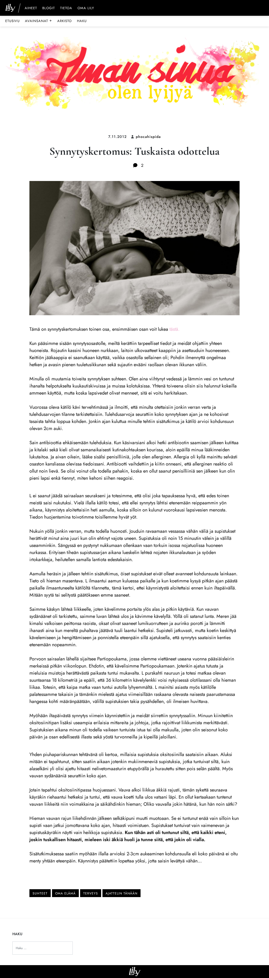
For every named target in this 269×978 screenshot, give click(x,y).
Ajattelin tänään (121, 893)
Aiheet (31, 8)
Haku (82, 20)
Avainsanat (38, 20)
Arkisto (64, 20)
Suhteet (40, 893)
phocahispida (148, 136)
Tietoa (66, 8)
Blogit (48, 8)
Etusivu (12, 20)
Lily (135, 971)
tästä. (174, 329)
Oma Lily (85, 8)
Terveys (90, 893)
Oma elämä (65, 893)
